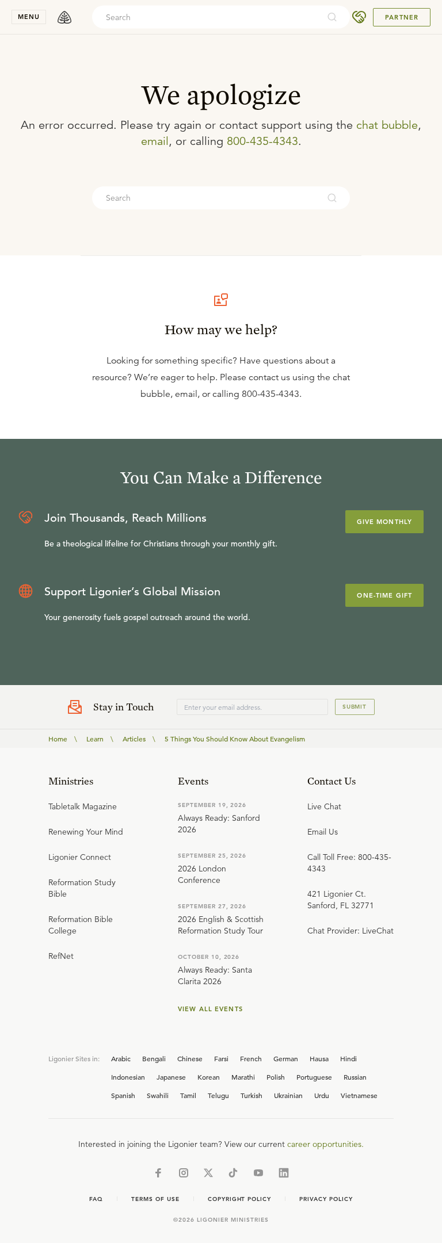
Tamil (188, 1095)
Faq (96, 1199)
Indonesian (128, 1076)
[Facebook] (158, 1173)
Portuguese (314, 1076)
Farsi (221, 1058)
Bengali (154, 1058)
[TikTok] (233, 1173)
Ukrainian (288, 1095)
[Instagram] (183, 1173)
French (251, 1058)
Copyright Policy (239, 1199)
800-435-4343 (262, 141)
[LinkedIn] (283, 1173)
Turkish (251, 1095)
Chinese (190, 1058)
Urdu (321, 1095)
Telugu (218, 1095)
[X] (208, 1173)
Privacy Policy (325, 1199)
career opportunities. (325, 1144)
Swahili (158, 1095)
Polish (275, 1076)
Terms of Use (155, 1199)
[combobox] (205, 17)
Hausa (319, 1058)
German (285, 1058)
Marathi (243, 1076)
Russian (355, 1076)
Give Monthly (384, 522)
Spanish (123, 1095)
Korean (208, 1076)
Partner (401, 17)
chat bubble (387, 125)
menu (29, 17)
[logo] (64, 17)
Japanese (171, 1076)
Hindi (348, 1058)
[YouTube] (258, 1173)
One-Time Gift (384, 595)
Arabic (121, 1058)
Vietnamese (359, 1095)
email (155, 141)
